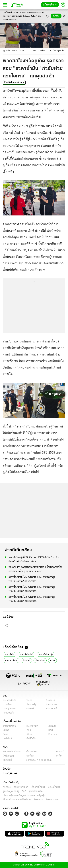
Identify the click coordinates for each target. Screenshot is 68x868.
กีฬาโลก (30, 756)
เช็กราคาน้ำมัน (11, 660)
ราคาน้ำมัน (9, 654)
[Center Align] (64, 16)
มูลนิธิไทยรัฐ (54, 787)
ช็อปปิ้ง (7, 768)
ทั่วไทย (42, 51)
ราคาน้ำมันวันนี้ (26, 654)
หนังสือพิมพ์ (32, 726)
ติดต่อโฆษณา (52, 799)
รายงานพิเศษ (9, 726)
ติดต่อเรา (38, 799)
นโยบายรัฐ (31, 704)
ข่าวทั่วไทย (40, 660)
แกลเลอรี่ (7, 760)
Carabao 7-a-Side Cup (39, 760)
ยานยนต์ (30, 708)
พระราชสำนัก (9, 700)
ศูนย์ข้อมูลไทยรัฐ (11, 791)
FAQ (24, 791)
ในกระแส (50, 700)
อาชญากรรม (9, 708)
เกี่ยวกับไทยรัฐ (38, 787)
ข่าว (34, 51)
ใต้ (50, 51)
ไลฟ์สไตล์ (7, 738)
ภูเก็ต (52, 660)
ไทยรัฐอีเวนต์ (10, 773)
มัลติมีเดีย (31, 738)
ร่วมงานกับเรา (21, 787)
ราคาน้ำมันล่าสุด (46, 654)
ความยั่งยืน (8, 713)
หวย (50, 730)
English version (13, 82)
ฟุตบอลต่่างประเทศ (12, 751)
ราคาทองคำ (52, 708)
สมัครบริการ (50, 4)
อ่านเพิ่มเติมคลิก (23, 16)
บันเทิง (6, 730)
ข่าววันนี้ (26, 660)
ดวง (28, 730)
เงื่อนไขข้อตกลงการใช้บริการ (17, 799)
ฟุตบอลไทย (31, 751)
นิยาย (5, 734)
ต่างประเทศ (51, 704)
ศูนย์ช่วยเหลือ (36, 791)
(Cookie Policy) (10, 19)
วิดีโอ (29, 734)
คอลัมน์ (52, 726)
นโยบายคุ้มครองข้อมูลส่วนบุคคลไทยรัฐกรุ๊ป (24, 795)
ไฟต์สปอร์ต (8, 756)
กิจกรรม (7, 787)
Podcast (53, 734)
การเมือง (7, 704)
